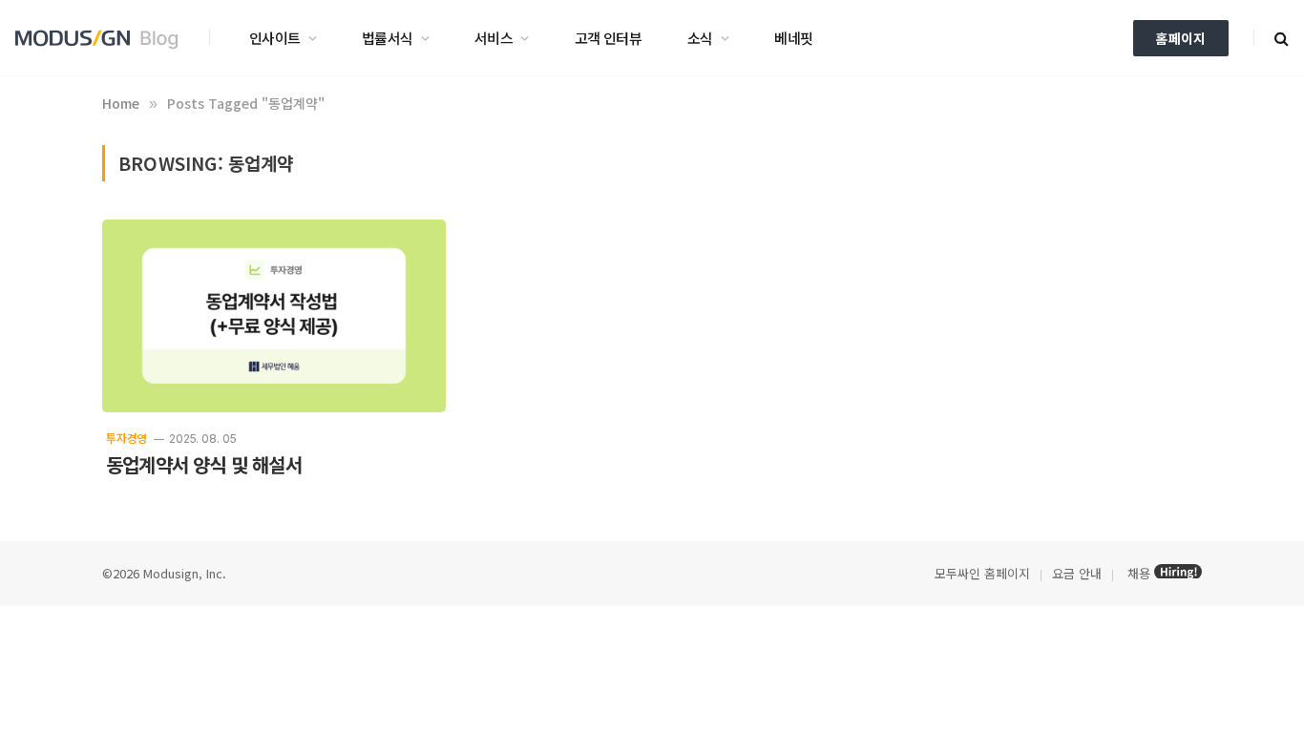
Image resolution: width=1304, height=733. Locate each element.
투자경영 (126, 437)
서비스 (493, 38)
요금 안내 (1077, 573)
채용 (1139, 573)
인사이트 (275, 38)
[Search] (1280, 37)
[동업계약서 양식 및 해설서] (274, 316)
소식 (700, 38)
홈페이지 (1181, 38)
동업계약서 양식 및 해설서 (204, 464)
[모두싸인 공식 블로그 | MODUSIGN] (103, 38)
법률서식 (387, 38)
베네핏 (793, 38)
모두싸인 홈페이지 (980, 573)
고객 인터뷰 (608, 38)
